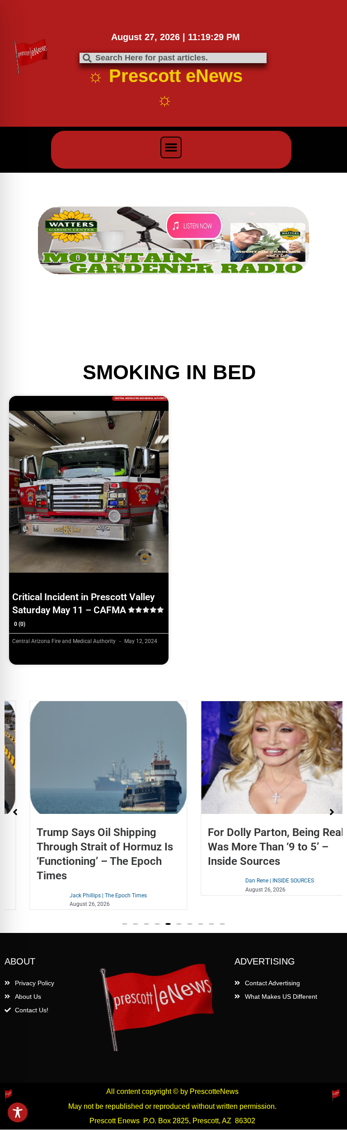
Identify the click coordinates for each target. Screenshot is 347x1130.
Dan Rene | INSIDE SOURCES (259, 880)
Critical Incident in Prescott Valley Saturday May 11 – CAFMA (83, 609)
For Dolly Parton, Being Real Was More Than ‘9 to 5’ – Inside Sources (256, 847)
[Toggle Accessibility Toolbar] (17, 1112)
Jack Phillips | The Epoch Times (88, 895)
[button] (171, 147)
